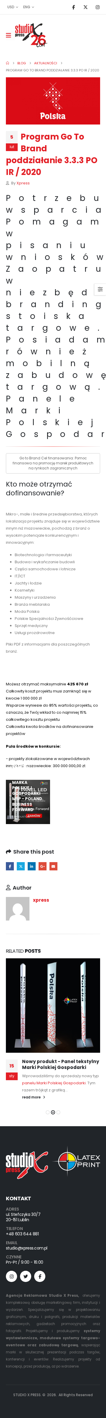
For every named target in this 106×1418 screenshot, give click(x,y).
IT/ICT (20, 576)
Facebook (10, 866)
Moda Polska (27, 611)
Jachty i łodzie (28, 583)
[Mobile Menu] (10, 35)
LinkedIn (32, 866)
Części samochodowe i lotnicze (45, 569)
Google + (43, 866)
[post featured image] (53, 1005)
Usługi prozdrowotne (35, 633)
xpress (23, 183)
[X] (85, 7)
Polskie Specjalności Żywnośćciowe (49, 618)
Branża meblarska (32, 604)
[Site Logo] (31, 35)
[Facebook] (73, 7)
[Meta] (39, 1276)
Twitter (21, 866)
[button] (47, 1112)
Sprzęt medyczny (31, 625)
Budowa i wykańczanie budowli (45, 562)
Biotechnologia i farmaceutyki (43, 555)
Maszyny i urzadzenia (35, 597)
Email (53, 866)
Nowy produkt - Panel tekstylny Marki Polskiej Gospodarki (60, 1064)
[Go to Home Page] (7, 63)
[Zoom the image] (53, 1149)
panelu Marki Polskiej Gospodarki (54, 1083)
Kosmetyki (24, 590)
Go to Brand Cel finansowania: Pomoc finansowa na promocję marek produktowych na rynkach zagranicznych (53, 463)
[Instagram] (97, 7)
